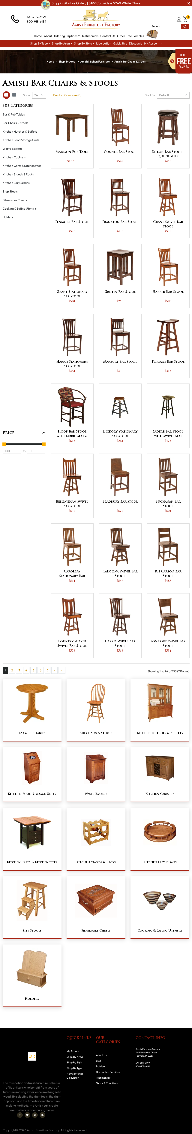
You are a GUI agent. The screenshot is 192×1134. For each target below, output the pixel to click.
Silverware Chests (15, 200)
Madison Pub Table (72, 152)
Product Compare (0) (67, 95)
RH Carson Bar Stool (168, 574)
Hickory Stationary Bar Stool (120, 434)
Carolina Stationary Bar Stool (72, 574)
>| (62, 670)
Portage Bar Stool (168, 361)
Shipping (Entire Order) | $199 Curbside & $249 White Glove (96, 3)
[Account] (179, 19)
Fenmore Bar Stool (72, 222)
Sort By (150, 95)
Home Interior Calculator (75, 1075)
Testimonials (103, 1077)
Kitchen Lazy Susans (16, 183)
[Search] (185, 26)
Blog (98, 1060)
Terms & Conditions (107, 1083)
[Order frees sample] (180, 61)
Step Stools (10, 191)
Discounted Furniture (108, 1072)
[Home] (50, 61)
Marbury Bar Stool (120, 361)
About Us (101, 1055)
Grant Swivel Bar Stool (168, 224)
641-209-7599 (36, 17)
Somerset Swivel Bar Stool (168, 644)
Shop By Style (74, 1062)
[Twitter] (27, 1115)
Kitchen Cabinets (14, 157)
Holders (8, 217)
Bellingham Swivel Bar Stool (72, 504)
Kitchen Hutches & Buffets (20, 131)
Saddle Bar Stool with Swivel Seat (168, 434)
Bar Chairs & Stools (15, 123)
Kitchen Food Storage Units (21, 140)
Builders (100, 1066)
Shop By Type (74, 1068)
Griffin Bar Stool (120, 292)
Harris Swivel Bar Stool (120, 644)
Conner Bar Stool (120, 152)
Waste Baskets (12, 148)
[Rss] (42, 1115)
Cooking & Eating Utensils (20, 208)
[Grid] (6, 95)
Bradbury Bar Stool (120, 501)
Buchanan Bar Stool (168, 504)
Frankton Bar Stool (120, 222)
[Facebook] (20, 1115)
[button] (73, 36)
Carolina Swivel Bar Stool (120, 574)
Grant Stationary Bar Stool (72, 294)
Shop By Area (67, 61)
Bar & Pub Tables (14, 114)
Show (26, 95)
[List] (14, 95)
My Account (73, 1051)
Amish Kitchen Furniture (95, 61)
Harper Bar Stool (168, 292)
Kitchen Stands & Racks (18, 174)
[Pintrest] (35, 1115)
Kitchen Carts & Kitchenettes (22, 166)
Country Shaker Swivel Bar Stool (72, 644)
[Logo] (96, 19)
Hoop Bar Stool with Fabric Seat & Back (72, 434)
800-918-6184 (36, 21)
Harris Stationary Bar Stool (72, 364)
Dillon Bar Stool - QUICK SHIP (168, 154)
